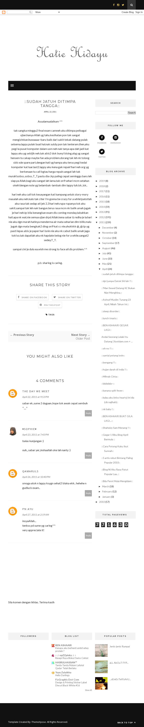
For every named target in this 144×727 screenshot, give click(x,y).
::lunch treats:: (110, 318)
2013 (102, 211)
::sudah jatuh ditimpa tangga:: (118, 274)
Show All (88, 690)
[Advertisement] (115, 551)
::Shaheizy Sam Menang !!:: (116, 427)
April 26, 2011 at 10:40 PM (36, 476)
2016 (102, 196)
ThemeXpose (39, 721)
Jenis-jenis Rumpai (120, 646)
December (108, 227)
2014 (102, 206)
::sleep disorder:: (111, 311)
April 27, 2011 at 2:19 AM (35, 514)
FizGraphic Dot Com (67, 679)
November (108, 232)
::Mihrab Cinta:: (110, 376)
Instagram (115, 143)
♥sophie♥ (29, 429)
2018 (102, 186)
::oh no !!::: (107, 348)
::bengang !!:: (109, 362)
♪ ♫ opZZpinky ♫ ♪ (65, 655)
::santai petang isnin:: (113, 355)
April (104, 268)
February (107, 491)
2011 (102, 222)
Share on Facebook (34, 297)
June (104, 258)
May (104, 263)
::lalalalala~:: (108, 383)
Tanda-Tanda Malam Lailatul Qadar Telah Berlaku (69, 667)
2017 (102, 191)
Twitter (102, 157)
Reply (88, 413)
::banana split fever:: (113, 390)
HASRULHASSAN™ (66, 662)
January (106, 496)
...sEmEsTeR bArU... (120, 679)
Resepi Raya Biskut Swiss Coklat (71, 658)
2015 (102, 201)
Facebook (101, 143)
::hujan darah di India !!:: (115, 369)
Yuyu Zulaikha (63, 672)
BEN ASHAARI (63, 645)
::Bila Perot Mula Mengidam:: (117, 481)
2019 (102, 180)
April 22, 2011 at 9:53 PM (35, 396)
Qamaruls (30, 471)
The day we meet (36, 391)
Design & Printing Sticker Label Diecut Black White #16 (71, 684)
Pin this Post (52, 305)
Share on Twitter (69, 297)
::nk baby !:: (108, 409)
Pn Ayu (27, 509)
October (107, 237)
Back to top (125, 722)
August (106, 248)
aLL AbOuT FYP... (119, 662)
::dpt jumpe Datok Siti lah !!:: (117, 281)
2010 (102, 501)
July (104, 253)
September (108, 242)
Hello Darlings (62, 675)
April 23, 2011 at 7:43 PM (35, 434)
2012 (102, 217)
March (105, 486)
